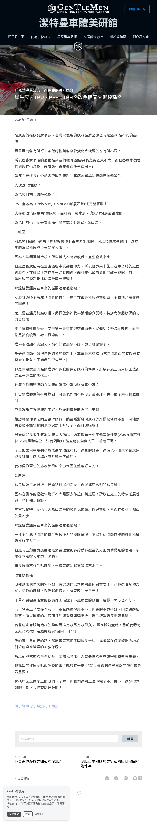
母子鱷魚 (22, 706)
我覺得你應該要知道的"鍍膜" (38, 761)
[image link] (78, 8)
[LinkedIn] (126, 778)
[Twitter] (116, 778)
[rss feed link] (140, 778)
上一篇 (21, 756)
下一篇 (85, 756)
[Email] (135, 778)
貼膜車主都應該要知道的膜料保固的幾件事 (110, 763)
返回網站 (23, 778)
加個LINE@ (137, 9)
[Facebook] (107, 778)
